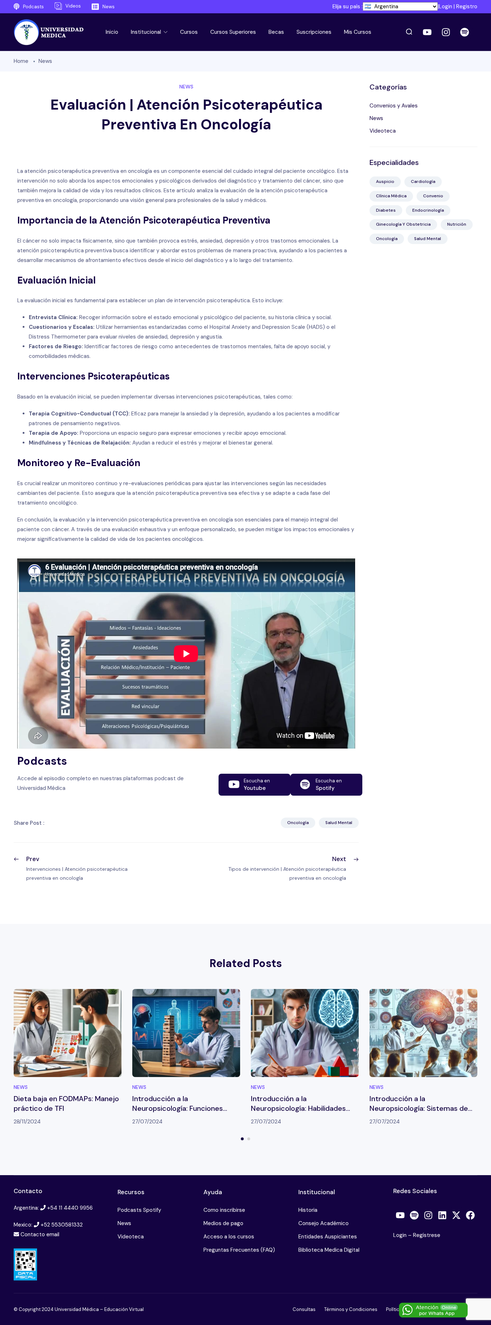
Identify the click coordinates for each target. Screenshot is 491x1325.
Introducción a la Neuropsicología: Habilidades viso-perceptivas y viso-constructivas (298, 1113)
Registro (466, 6)
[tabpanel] (67, 1058)
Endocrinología (428, 210)
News (45, 61)
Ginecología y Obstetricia (403, 224)
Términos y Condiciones (350, 1309)
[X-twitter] (456, 1215)
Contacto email (39, 1234)
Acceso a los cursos (228, 1236)
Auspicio (385, 181)
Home (21, 61)
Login (445, 6)
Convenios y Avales (394, 105)
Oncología (298, 822)
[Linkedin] (442, 1215)
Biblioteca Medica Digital (328, 1249)
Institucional (146, 32)
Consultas (304, 1309)
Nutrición (456, 224)
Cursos (189, 32)
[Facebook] (470, 1215)
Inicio (112, 32)
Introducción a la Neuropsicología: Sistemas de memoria (419, 1108)
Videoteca (383, 130)
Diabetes (386, 210)
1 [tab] (242, 1138)
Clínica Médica (391, 196)
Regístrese (426, 1235)
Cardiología (423, 181)
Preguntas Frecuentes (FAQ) (239, 1249)
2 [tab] (248, 1138)
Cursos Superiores (233, 32)
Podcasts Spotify (139, 1210)
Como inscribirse (224, 1210)
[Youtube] (427, 32)
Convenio (433, 196)
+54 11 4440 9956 (70, 1207)
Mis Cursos (357, 32)
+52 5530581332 (62, 1224)
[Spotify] (464, 32)
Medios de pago (223, 1223)
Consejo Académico (323, 1223)
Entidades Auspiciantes (327, 1236)
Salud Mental (338, 822)
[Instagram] (446, 32)
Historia (307, 1210)
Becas (276, 32)
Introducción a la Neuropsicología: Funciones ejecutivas (177, 1108)
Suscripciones (314, 32)
